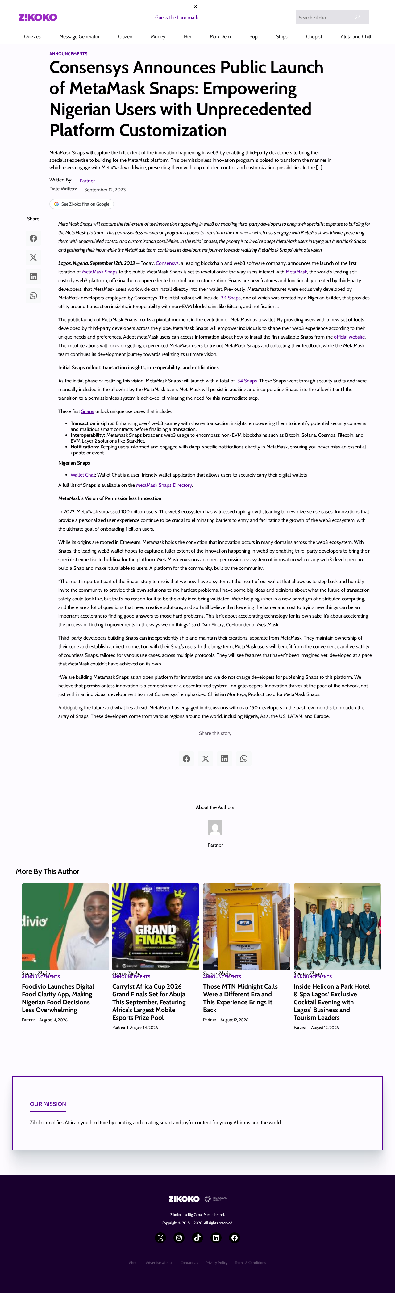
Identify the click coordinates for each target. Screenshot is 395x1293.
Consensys (167, 263)
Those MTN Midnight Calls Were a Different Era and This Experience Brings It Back (240, 998)
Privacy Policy (216, 1262)
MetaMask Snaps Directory (164, 485)
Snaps (87, 411)
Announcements (68, 53)
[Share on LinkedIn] (33, 276)
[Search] (357, 17)
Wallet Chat (83, 475)
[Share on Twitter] (33, 257)
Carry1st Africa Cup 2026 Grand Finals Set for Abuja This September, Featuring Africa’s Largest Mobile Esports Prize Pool (149, 1001)
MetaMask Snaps (100, 272)
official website (349, 337)
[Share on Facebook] (33, 238)
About (134, 1262)
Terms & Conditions (250, 1262)
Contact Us (189, 1262)
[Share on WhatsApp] (33, 295)
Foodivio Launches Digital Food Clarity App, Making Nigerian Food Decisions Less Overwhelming (58, 998)
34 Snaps (230, 298)
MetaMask (296, 272)
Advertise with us (159, 1262)
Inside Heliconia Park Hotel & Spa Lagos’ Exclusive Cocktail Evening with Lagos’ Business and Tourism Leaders (332, 1001)
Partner (87, 181)
